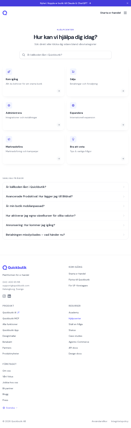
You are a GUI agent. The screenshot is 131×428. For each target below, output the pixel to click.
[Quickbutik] (5, 12)
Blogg (5, 394)
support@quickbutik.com (16, 285)
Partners (7, 347)
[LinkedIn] (9, 296)
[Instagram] (4, 296)
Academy (74, 312)
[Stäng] (127, 3)
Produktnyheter (11, 353)
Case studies (75, 335)
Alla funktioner (10, 324)
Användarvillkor (99, 421)
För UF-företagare (78, 285)
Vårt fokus (8, 376)
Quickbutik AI (9, 312)
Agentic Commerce (79, 341)
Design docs (75, 353)
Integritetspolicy (119, 421)
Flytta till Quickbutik (79, 279)
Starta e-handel (110, 12)
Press (5, 400)
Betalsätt (7, 341)
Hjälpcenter (75, 318)
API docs (73, 347)
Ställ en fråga (76, 324)
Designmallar (9, 335)
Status (72, 330)
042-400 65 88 (11, 282)
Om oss (7, 370)
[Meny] (125, 13)
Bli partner (8, 388)
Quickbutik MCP (11, 318)
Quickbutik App (11, 330)
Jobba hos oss (10, 382)
